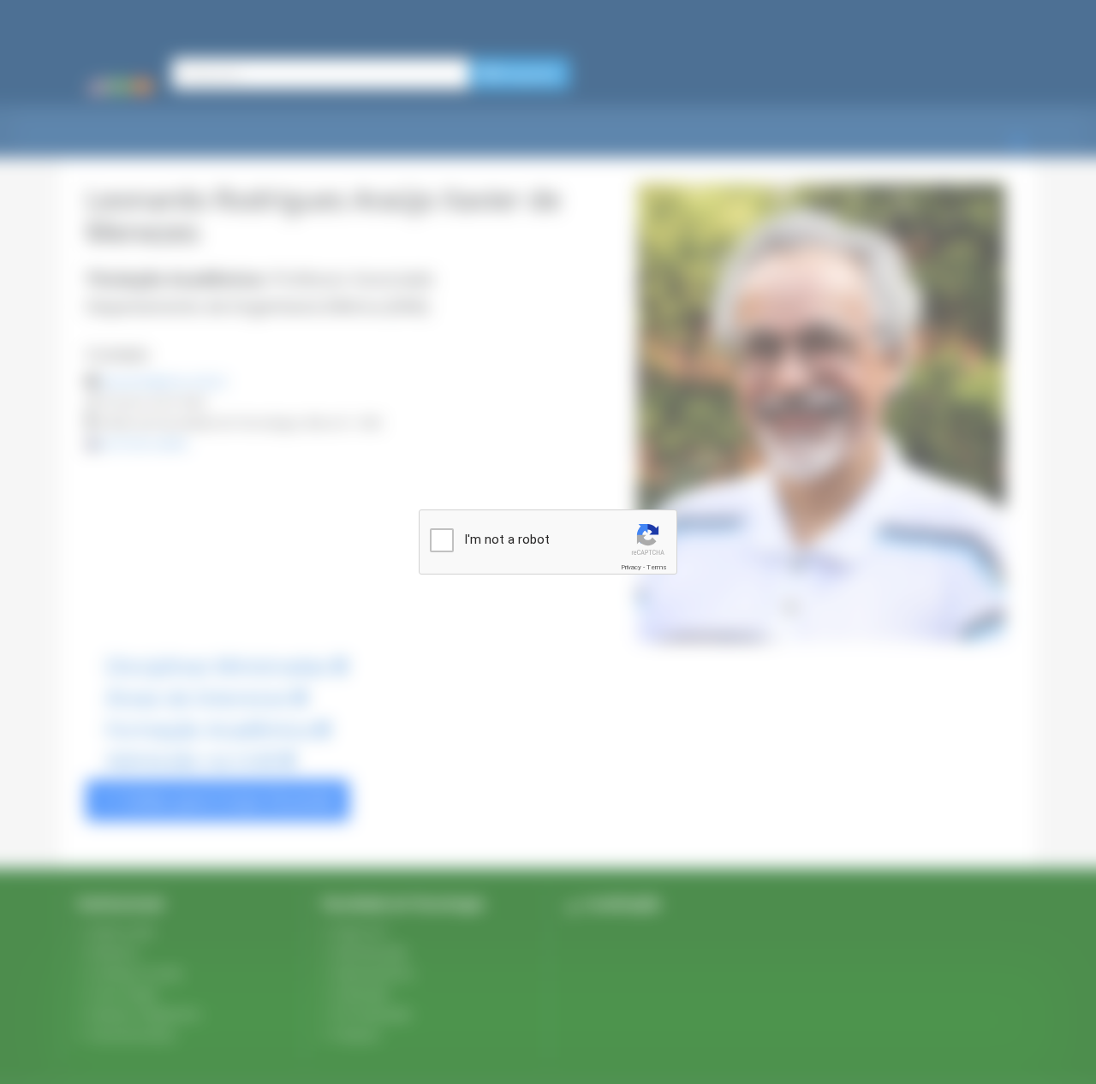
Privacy (631, 567)
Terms (656, 567)
